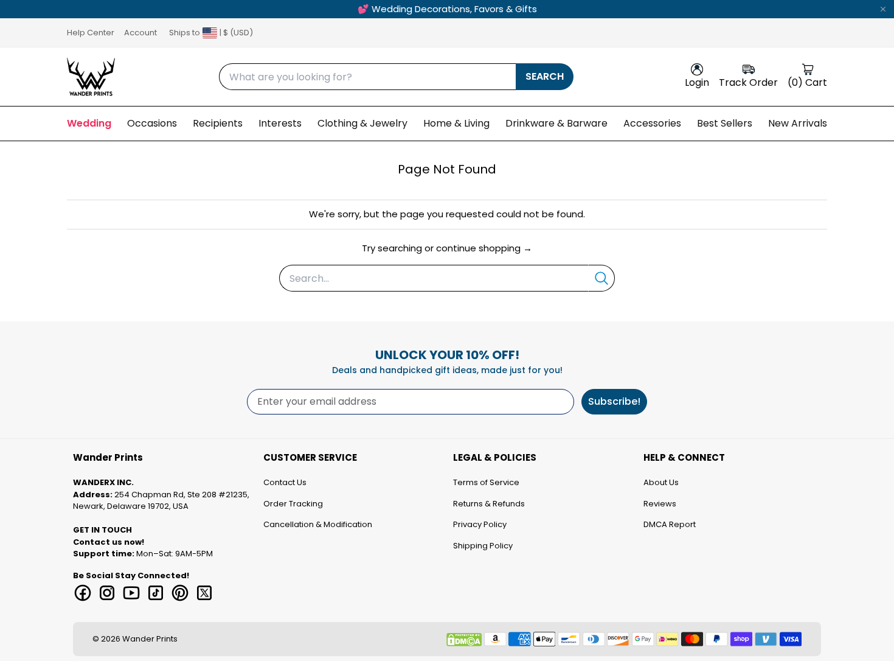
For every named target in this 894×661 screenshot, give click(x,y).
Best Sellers (724, 123)
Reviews (659, 503)
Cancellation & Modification (317, 524)
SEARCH (544, 76)
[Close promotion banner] (883, 9)
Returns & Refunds (489, 503)
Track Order (748, 82)
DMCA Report (669, 524)
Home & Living (456, 123)
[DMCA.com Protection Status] (464, 639)
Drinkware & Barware (556, 123)
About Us (661, 482)
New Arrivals (797, 123)
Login (697, 82)
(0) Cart (807, 82)
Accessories (652, 123)
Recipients (218, 123)
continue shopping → (484, 248)
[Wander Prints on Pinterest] (180, 593)
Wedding (89, 123)
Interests (280, 123)
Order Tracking (293, 503)
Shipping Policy (483, 545)
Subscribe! (614, 401)
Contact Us (285, 482)
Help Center (90, 32)
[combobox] (367, 76)
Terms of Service (486, 482)
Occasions (152, 123)
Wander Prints (150, 639)
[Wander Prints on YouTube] (131, 593)
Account (140, 32)
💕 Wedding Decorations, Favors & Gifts (447, 8)
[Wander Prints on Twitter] (204, 593)
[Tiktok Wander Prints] (155, 593)
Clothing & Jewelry (362, 123)
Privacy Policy (480, 524)
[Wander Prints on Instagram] (107, 593)
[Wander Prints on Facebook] (82, 593)
